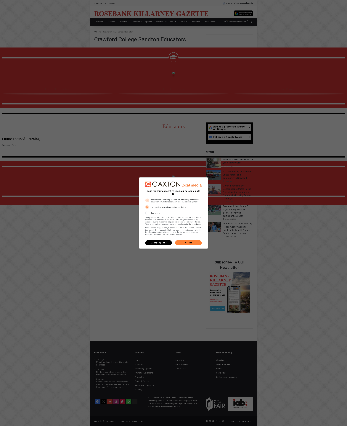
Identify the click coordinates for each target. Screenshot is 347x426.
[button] (173, 213)
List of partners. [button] (195, 224)
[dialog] (173, 213)
